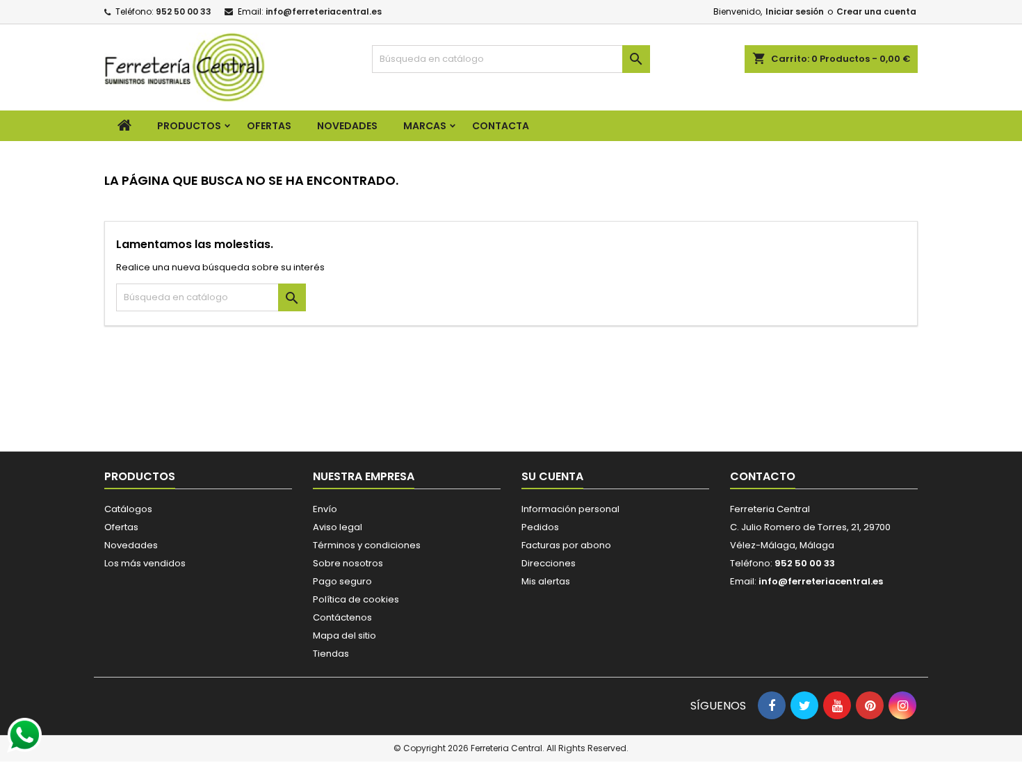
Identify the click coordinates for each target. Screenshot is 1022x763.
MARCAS (424, 126)
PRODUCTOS (189, 126)
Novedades (131, 545)
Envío (325, 509)
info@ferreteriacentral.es (324, 11)
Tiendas (331, 653)
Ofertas (121, 527)
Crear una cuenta (876, 11)
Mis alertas (545, 581)
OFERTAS (269, 126)
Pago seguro (342, 581)
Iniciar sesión (794, 11)
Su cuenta (552, 476)
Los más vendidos (145, 563)
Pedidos (540, 527)
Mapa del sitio (344, 635)
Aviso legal (337, 527)
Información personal (570, 509)
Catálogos (128, 509)
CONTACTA (500, 126)
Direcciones (548, 563)
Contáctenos (342, 617)
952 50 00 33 (183, 11)
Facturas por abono (566, 545)
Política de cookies (356, 599)
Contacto (762, 476)
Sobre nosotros (348, 563)
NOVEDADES (347, 126)
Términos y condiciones (367, 545)
